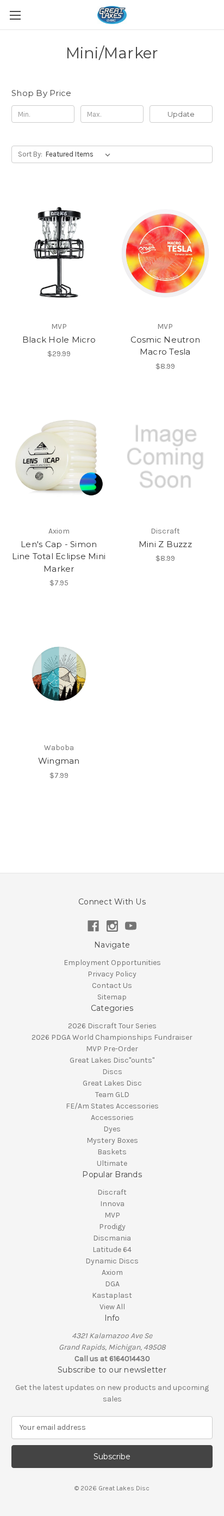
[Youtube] (130, 926)
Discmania (112, 1238)
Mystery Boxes (112, 1140)
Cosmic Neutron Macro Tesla (165, 345)
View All (112, 1306)
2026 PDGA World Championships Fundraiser (112, 1037)
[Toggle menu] (15, 15)
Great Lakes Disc (112, 1083)
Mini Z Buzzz (165, 544)
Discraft (112, 1192)
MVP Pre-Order (112, 1048)
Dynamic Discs (112, 1261)
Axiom (112, 1272)
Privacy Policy (112, 974)
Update (181, 114)
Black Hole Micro (59, 339)
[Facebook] (93, 926)
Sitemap (112, 997)
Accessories (112, 1117)
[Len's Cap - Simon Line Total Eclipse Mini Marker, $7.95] (59, 457)
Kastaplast (112, 1295)
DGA (112, 1284)
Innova (112, 1203)
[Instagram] (112, 926)
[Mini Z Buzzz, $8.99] (165, 457)
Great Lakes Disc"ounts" (112, 1060)
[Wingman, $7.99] (59, 673)
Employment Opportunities (112, 962)
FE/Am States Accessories (112, 1106)
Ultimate (112, 1163)
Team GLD (112, 1094)
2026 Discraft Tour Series (112, 1025)
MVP (112, 1215)
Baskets (112, 1152)
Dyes (112, 1129)
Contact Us (112, 985)
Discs (112, 1071)
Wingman (59, 761)
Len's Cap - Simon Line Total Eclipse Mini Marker (58, 556)
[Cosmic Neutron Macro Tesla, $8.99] (165, 252)
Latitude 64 (112, 1249)
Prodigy (112, 1226)
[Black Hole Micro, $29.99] (59, 252)
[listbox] (80, 154)
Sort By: (30, 154)
